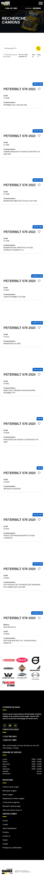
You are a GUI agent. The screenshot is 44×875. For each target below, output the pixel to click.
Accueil (5, 820)
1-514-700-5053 (10, 737)
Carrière (5, 836)
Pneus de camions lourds (11, 810)
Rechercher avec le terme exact (10, 55)
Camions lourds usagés (11, 787)
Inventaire (28, 8)
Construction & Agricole (11, 802)
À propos (6, 832)
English (5, 840)
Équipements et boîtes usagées (13, 798)
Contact (5, 824)
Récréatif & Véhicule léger (12, 806)
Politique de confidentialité (12, 848)
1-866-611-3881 (11, 8)
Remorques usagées (10, 791)
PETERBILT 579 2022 (19, 89)
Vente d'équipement (9, 828)
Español (5, 844)
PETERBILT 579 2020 (19, 281)
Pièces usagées (8, 794)
